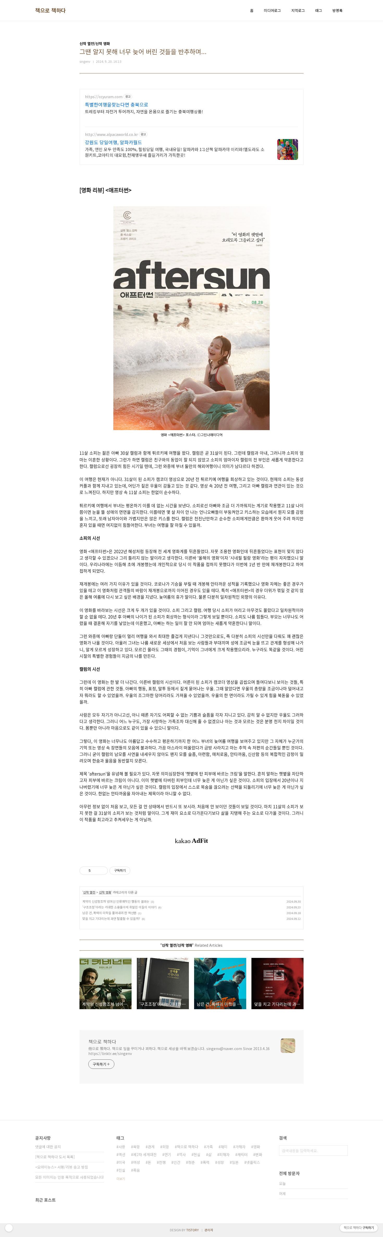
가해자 (240, 1146)
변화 (258, 1154)
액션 (122, 1154)
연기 (167, 1154)
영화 (256, 1146)
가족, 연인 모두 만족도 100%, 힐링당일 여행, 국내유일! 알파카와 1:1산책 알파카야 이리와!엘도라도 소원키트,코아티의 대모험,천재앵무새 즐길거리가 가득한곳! (174, 152)
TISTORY (192, 1230)
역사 (182, 1154)
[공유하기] (95, 871)
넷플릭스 (253, 1162)
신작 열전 (89, 892)
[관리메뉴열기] (9, 1228)
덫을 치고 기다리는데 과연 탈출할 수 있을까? (111, 918)
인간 (177, 1162)
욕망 (136, 1146)
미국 (122, 1162)
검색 (343, 1151)
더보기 (120, 1178)
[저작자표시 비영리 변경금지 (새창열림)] (137, 871)
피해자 (224, 1154)
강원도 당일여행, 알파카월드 (113, 142)
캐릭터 (242, 1154)
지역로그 (298, 10)
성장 (220, 1162)
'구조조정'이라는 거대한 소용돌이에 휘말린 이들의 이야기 (119, 907)
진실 (122, 1170)
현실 (197, 1154)
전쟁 (162, 1162)
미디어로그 (272, 10)
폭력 (206, 1162)
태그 (318, 10)
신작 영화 (105, 892)
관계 (151, 1146)
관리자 (209, 1230)
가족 (209, 1146)
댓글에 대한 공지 (48, 1146)
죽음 (136, 1170)
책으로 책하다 (50, 10)
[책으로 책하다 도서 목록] (55, 1156)
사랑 (122, 1146)
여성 (136, 1162)
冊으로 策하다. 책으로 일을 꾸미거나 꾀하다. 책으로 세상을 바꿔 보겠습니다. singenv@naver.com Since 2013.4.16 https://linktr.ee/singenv (179, 1051)
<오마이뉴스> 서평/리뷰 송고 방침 (61, 1167)
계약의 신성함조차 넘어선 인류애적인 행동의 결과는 (115, 901)
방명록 (337, 10)
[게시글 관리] (102, 871)
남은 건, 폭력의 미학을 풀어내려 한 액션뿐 (109, 913)
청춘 (191, 1162)
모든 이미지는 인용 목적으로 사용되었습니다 (69, 1177)
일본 (235, 1162)
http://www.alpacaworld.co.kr (111, 134)
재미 (224, 1146)
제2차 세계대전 (145, 1154)
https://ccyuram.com (103, 97)
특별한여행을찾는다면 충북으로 (116, 104)
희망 (165, 1146)
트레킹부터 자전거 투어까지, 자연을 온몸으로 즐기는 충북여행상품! (144, 111)
